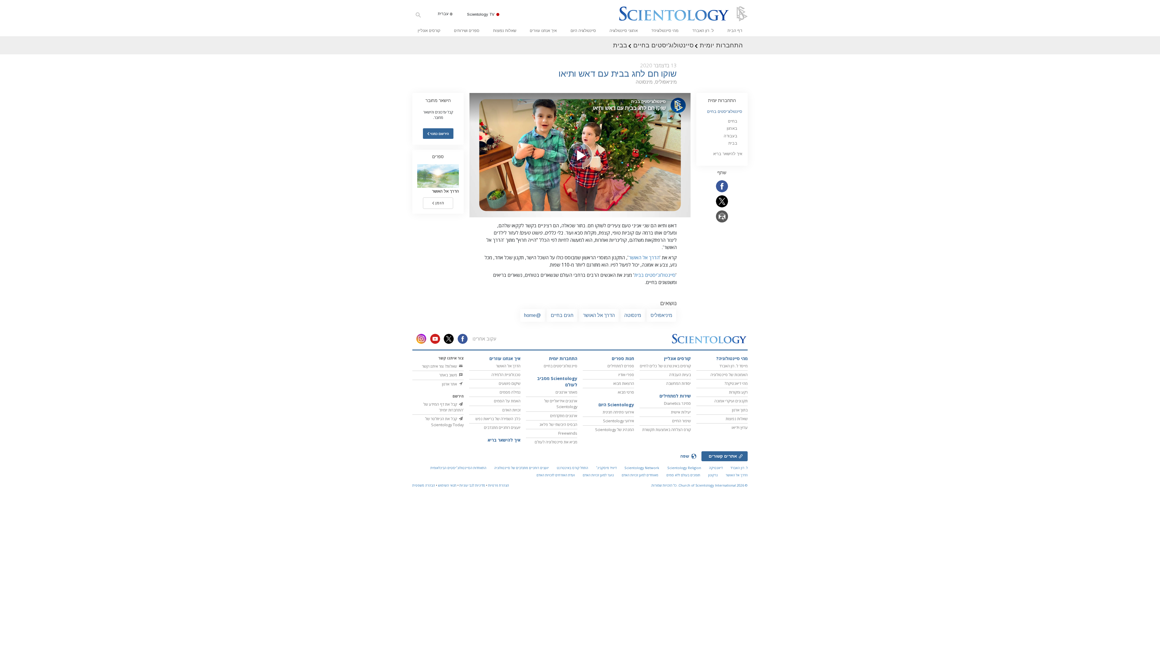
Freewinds (567, 433)
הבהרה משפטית (423, 485)
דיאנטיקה (716, 467)
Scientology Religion (684, 467)
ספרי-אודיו (626, 374)
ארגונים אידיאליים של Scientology (560, 403)
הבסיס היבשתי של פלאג (558, 424)
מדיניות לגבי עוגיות (472, 485)
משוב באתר (448, 375)
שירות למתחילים (675, 396)
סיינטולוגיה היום (583, 30)
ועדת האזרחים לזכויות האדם (555, 475)
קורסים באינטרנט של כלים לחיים (665, 366)
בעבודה (730, 136)
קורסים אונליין (429, 30)
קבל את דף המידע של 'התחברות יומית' (443, 407)
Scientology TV (481, 14)
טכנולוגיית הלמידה (505, 374)
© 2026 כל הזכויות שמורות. (699, 485)
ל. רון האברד (703, 30)
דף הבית (734, 30)
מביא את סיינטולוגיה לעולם (556, 442)
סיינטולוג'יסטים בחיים (724, 111)
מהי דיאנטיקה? (736, 383)
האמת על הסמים (507, 401)
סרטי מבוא (626, 392)
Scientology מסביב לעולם (557, 382)
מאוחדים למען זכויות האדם (640, 475)
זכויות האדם (511, 410)
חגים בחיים (562, 315)
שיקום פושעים (509, 383)
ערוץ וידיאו (740, 427)
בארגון (732, 128)
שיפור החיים (681, 420)
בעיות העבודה (680, 374)
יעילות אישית (681, 412)
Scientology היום (616, 405)
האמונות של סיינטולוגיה (729, 374)
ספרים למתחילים (620, 366)
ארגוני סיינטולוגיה (624, 30)
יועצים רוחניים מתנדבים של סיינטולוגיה (521, 467)
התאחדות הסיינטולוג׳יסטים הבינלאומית (458, 467)
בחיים (732, 121)
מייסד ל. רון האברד (733, 366)
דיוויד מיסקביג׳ (606, 467)
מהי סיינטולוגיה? (664, 30)
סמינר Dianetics (677, 403)
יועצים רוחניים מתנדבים (502, 427)
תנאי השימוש (447, 485)
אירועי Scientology (618, 420)
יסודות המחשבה (678, 383)
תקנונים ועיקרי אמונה (731, 401)
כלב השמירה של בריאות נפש (497, 418)
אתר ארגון (450, 384)
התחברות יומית (722, 100)
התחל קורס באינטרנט (572, 467)
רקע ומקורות (738, 392)
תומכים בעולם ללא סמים (683, 475)
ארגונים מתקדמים (563, 415)
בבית (732, 143)
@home (532, 315)
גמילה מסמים (510, 392)
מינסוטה (632, 315)
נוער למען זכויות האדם (598, 475)
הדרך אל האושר (644, 257)
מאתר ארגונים (566, 392)
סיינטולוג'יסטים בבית (654, 275)
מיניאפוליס (661, 315)
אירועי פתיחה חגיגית (618, 412)
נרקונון (713, 475)
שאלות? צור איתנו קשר (440, 366)
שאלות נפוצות (504, 30)
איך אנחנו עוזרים (543, 30)
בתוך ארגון (740, 410)
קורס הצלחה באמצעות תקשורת (666, 429)
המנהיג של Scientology (614, 429)
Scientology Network (641, 467)
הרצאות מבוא (623, 383)
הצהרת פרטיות (498, 485)
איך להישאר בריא (727, 154)
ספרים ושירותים (466, 30)
